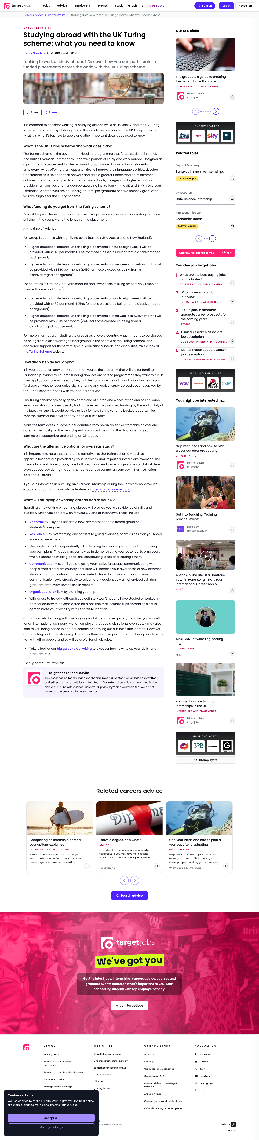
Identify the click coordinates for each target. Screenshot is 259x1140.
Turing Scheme (40, 351)
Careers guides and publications (163, 1101)
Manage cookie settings (58, 1086)
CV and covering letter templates (163, 1108)
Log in (227, 6)
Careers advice (33, 15)
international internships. (111, 489)
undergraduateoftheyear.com (111, 1061)
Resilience (37, 534)
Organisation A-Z (154, 1076)
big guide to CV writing (74, 648)
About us (149, 1054)
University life (56, 15)
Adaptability (38, 522)
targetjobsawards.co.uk (107, 1054)
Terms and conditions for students (63, 1072)
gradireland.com (103, 1074)
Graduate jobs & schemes (159, 1069)
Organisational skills (44, 592)
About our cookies (54, 1079)
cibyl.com (99, 1081)
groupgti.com (102, 1088)
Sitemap (149, 1061)
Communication (41, 563)
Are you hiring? (152, 1094)
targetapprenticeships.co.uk (110, 1067)
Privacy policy (52, 1054)
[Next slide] (216, 111)
